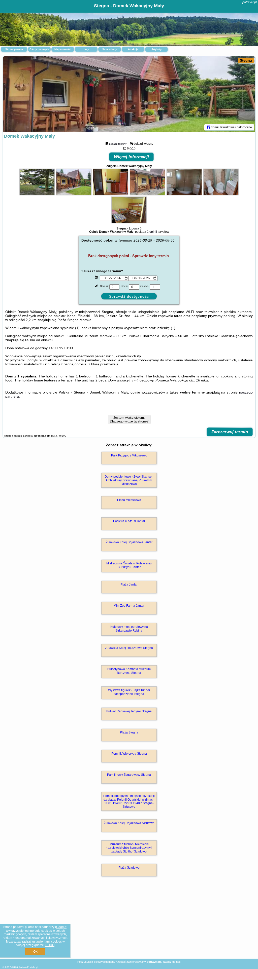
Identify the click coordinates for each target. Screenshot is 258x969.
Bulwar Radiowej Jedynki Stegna (129, 711)
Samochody (109, 49)
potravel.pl (249, 2)
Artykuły (156, 49)
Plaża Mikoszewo (129, 500)
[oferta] (208, 127)
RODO (49, 945)
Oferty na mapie (39, 49)
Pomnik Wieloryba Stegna (129, 753)
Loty (86, 49)
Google (61, 927)
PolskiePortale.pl (28, 967)
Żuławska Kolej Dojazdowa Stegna (129, 648)
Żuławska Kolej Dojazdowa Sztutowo (129, 823)
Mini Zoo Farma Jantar (129, 605)
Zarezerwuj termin (229, 432)
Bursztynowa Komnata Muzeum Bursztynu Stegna (129, 670)
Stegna (246, 60)
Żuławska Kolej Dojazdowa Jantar (129, 542)
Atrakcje (133, 49)
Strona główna (14, 49)
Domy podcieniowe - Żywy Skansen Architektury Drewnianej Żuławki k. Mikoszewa (129, 480)
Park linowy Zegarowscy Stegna (129, 775)
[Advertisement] (129, 923)
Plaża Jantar (129, 584)
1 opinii (152, 232)
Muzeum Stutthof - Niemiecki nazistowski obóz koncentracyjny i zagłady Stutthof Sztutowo (129, 847)
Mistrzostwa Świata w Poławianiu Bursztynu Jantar (129, 565)
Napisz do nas (172, 961)
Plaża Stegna (129, 732)
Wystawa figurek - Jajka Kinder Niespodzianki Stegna (129, 691)
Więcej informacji (131, 156)
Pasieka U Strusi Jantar (129, 521)
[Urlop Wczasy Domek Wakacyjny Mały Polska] (37, 194)
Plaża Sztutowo (129, 867)
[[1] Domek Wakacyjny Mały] (129, 94)
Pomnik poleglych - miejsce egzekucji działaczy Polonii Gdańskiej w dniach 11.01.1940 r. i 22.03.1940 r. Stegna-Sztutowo (129, 801)
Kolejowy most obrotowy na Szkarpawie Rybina (129, 628)
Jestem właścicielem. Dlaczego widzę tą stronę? (129, 419)
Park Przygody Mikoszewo (129, 455)
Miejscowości (62, 49)
